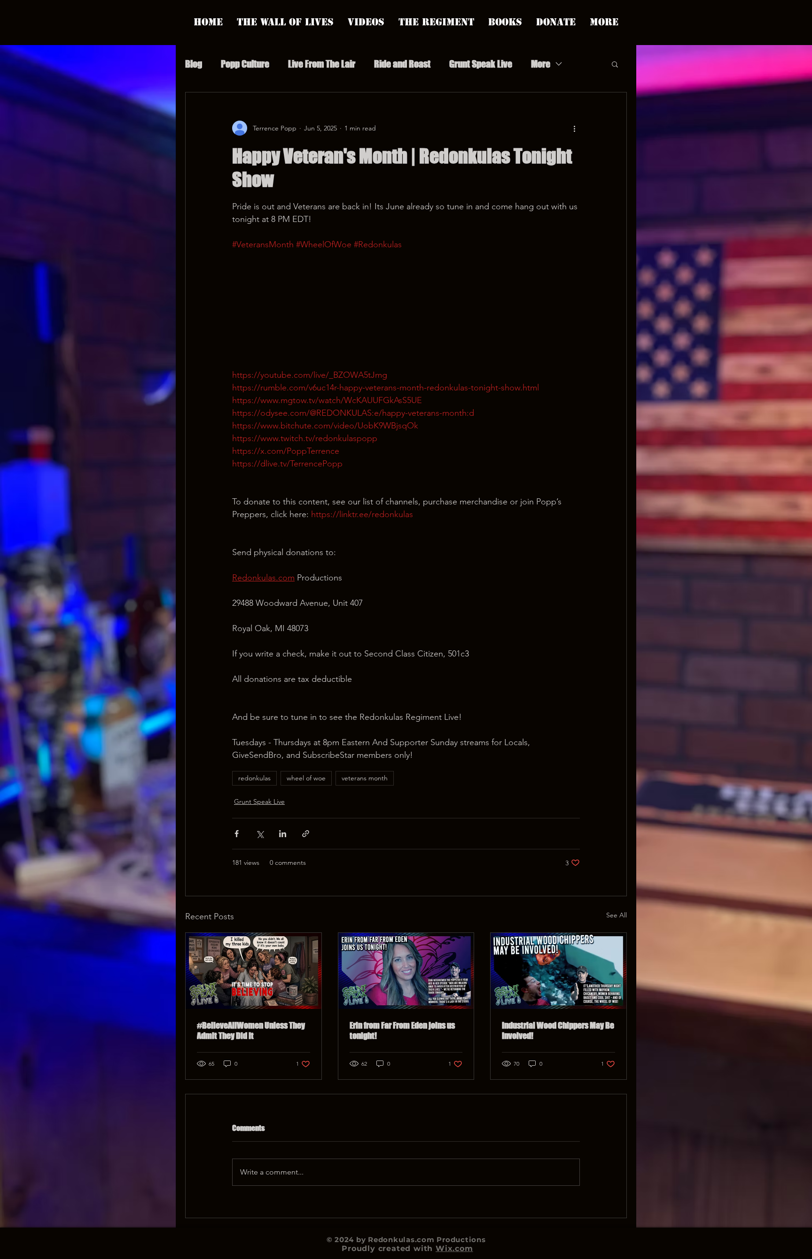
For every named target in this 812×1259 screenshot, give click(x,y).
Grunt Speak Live (480, 63)
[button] (614, 64)
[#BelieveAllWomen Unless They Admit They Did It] (253, 971)
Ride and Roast (402, 63)
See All (616, 915)
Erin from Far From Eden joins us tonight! (402, 1030)
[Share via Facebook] (236, 833)
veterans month (365, 778)
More (540, 63)
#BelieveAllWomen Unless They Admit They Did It (251, 1030)
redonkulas (254, 778)
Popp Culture (245, 63)
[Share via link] (305, 833)
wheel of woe (306, 778)
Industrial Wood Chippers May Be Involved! (558, 1030)
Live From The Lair (321, 63)
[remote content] (406, 310)
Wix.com (454, 1248)
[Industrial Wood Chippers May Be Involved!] (558, 971)
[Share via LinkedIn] (282, 833)
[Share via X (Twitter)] (259, 833)
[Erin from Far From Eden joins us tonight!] (406, 971)
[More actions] (574, 128)
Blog (193, 63)
